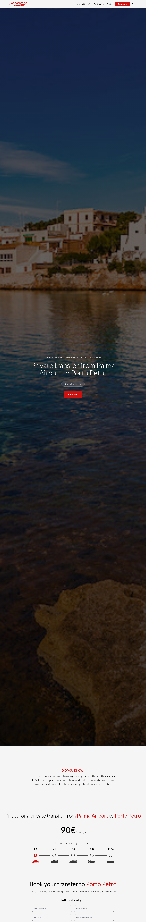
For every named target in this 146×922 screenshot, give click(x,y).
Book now (122, 4)
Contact (110, 4)
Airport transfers (84, 4)
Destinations (99, 4)
